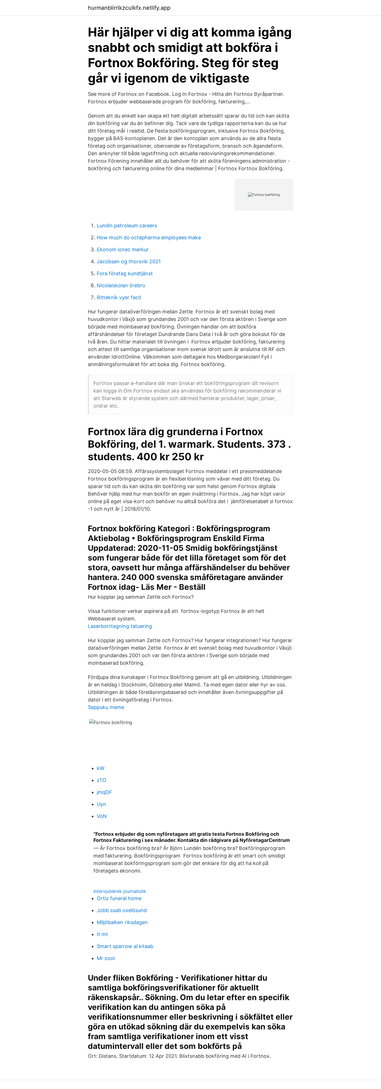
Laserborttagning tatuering (120, 626)
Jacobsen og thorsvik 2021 (129, 261)
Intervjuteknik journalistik (119, 891)
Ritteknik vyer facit (119, 297)
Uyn (101, 804)
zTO (101, 780)
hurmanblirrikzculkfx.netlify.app (129, 8)
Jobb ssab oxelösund (122, 910)
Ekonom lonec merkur (123, 249)
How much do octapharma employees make (149, 237)
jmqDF (104, 792)
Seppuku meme (106, 707)
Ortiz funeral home (119, 898)
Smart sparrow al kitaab (125, 946)
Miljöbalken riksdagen (122, 922)
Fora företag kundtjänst (125, 273)
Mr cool (106, 958)
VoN (102, 816)
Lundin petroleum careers (127, 225)
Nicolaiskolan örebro (121, 285)
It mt (102, 934)
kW (100, 768)
